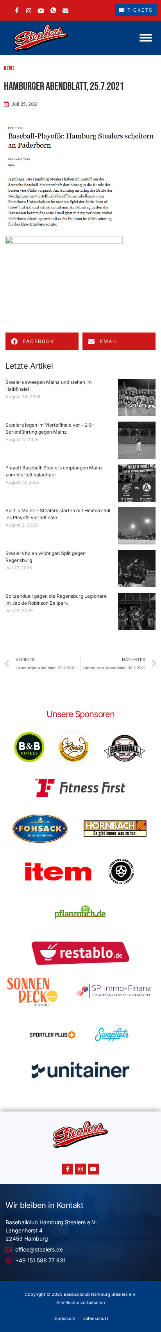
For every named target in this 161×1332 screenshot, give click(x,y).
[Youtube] (93, 1169)
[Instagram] (28, 10)
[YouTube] (41, 10)
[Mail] (65, 10)
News (9, 68)
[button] (145, 37)
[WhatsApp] (53, 10)
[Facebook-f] (67, 1169)
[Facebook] (17, 10)
